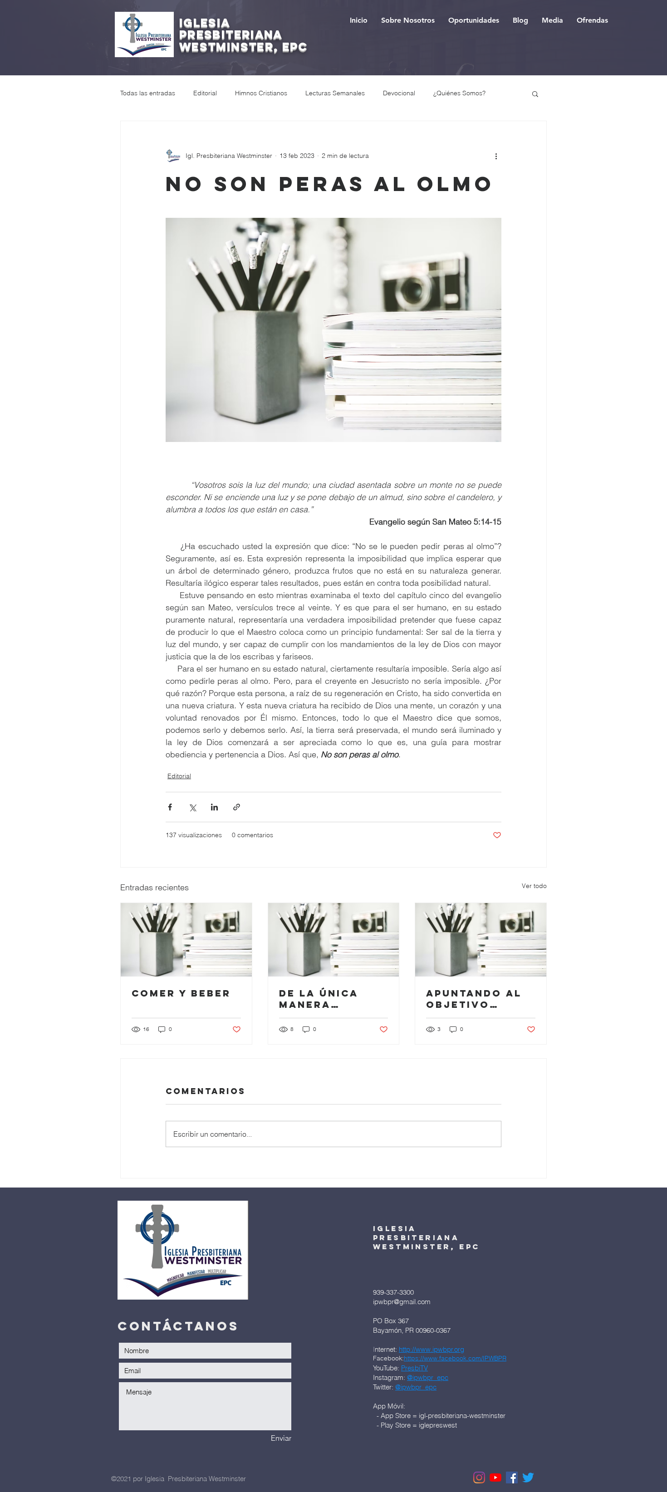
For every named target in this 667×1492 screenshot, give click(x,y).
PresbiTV (414, 1368)
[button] (535, 93)
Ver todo (534, 886)
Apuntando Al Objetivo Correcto (474, 998)
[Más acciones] (495, 155)
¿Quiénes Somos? (459, 93)
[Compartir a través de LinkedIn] (214, 807)
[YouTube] (495, 1477)
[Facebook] (512, 1477)
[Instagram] (479, 1477)
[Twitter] (528, 1477)
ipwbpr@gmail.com (402, 1301)
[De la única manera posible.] (333, 940)
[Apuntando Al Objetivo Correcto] (480, 940)
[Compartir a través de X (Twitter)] (192, 807)
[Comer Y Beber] (186, 940)
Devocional (399, 93)
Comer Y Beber (181, 993)
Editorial (205, 93)
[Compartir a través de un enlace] (236, 807)
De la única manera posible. (318, 998)
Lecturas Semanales (335, 93)
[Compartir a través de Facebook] (170, 807)
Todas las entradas (147, 93)
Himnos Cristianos (261, 93)
